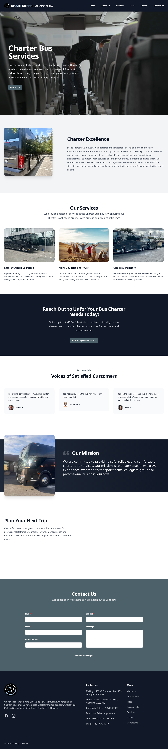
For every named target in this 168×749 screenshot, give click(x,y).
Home (92, 5)
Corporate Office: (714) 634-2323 (102, 708)
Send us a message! (84, 655)
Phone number (32, 639)
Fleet (132, 5)
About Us (105, 5)
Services (120, 5)
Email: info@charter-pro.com (100, 713)
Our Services (133, 696)
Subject (90, 614)
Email (28, 626)
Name (28, 614)
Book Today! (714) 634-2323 (84, 340)
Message (91, 626)
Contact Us (159, 5)
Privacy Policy (133, 707)
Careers (144, 5)
